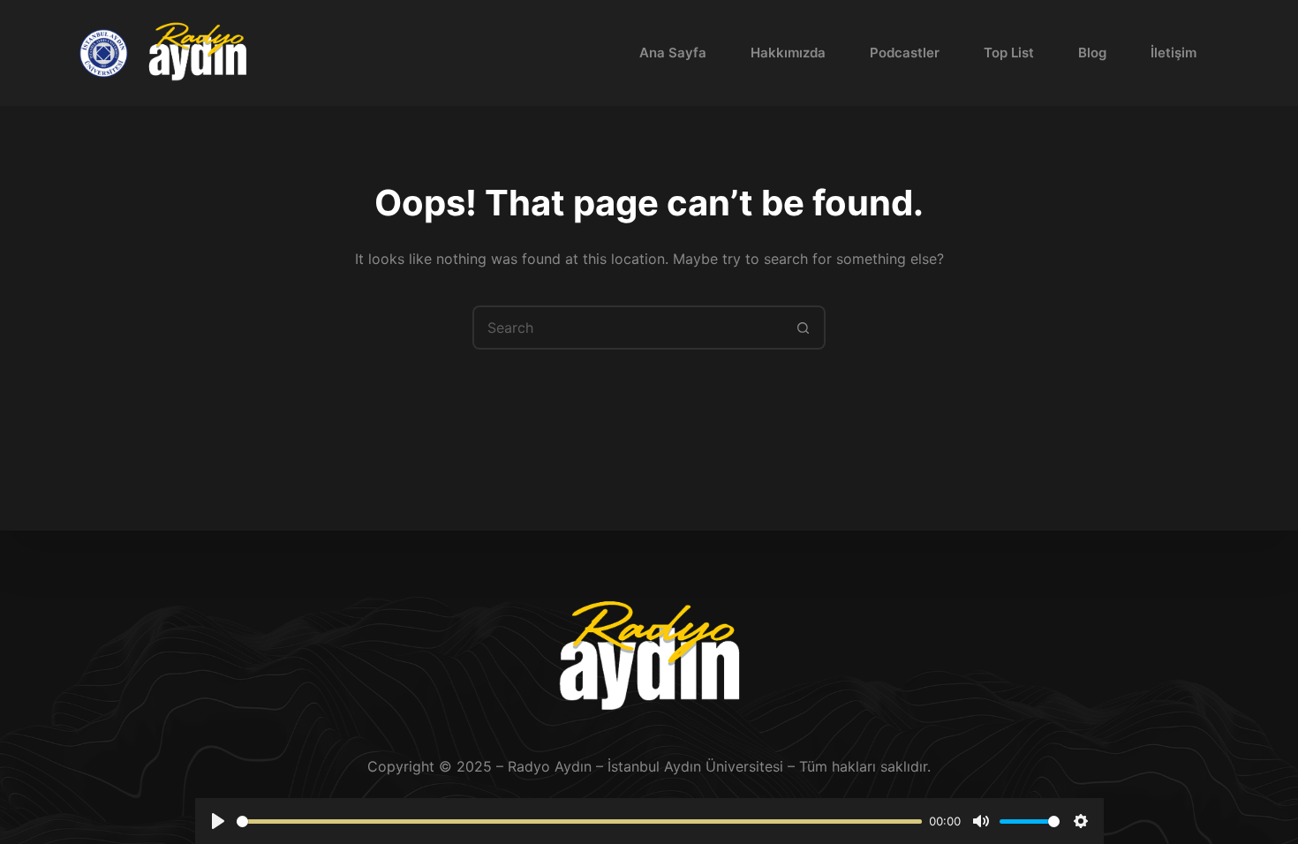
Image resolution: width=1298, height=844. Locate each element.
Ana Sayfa (672, 52)
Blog (1092, 52)
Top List (1009, 52)
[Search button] (803, 327)
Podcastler (905, 52)
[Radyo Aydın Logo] (197, 53)
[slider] (580, 821)
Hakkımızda (788, 52)
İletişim (1173, 52)
